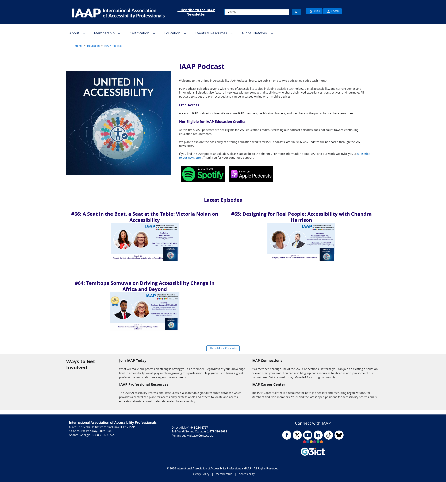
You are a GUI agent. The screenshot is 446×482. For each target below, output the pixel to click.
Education (93, 45)
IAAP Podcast (113, 45)
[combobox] (257, 12)
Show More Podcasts (223, 348)
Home (78, 45)
